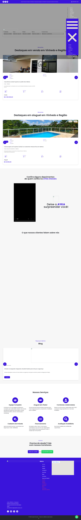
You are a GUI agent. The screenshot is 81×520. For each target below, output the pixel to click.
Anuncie (72, 13)
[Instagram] (5, 2)
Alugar (71, 10)
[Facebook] (3, 2)
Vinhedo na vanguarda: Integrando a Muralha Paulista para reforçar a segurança (23, 369)
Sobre (71, 9)
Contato (72, 16)
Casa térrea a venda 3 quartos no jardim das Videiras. (17, 82)
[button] (72, 31)
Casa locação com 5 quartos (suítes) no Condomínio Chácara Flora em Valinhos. (24, 146)
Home (71, 8)
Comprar (72, 12)
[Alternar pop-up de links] (76, 517)
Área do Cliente (73, 18)
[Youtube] (7, 2)
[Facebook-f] (8, 511)
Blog (71, 15)
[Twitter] (14, 511)
